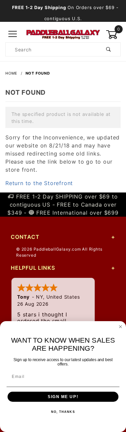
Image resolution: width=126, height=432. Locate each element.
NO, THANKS (63, 412)
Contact (25, 236)
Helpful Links (33, 267)
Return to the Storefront (39, 183)
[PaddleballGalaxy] (63, 34)
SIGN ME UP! (63, 397)
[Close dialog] (121, 327)
